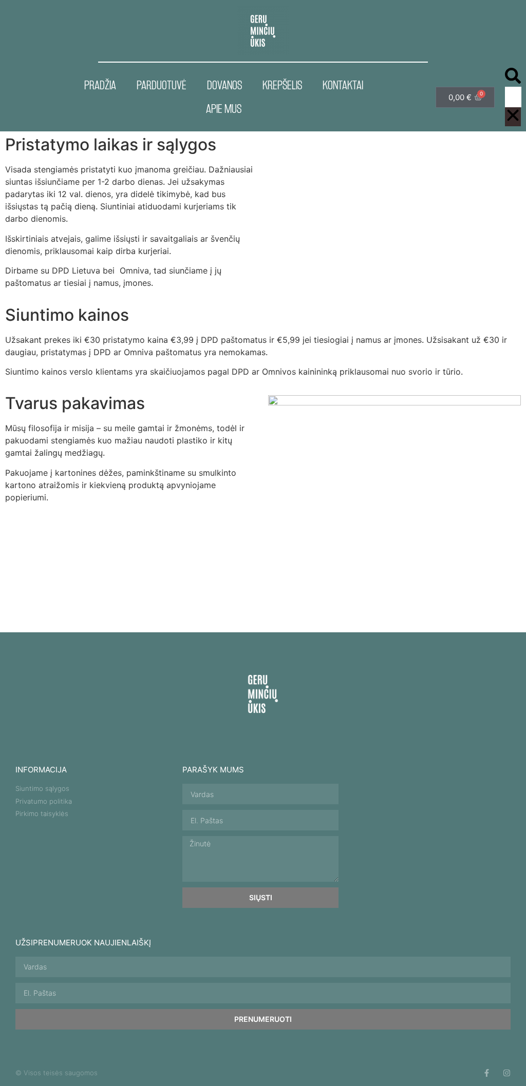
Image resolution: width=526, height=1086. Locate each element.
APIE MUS (223, 108)
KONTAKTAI (343, 85)
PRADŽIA (100, 85)
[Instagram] (507, 1073)
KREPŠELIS (282, 85)
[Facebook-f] (487, 1073)
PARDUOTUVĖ (161, 85)
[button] (513, 77)
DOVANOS (224, 85)
